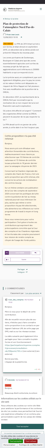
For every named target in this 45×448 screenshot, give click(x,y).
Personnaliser (9, 445)
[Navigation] (41, 9)
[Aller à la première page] (14, 10)
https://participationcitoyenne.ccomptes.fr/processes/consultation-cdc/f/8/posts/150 (22, 348)
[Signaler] (21, 37)
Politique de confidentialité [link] (30, 445)
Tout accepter (22, 426)
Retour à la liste (11, 19)
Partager (22, 269)
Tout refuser (30, 441)
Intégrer (21, 272)
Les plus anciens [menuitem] (32, 293)
